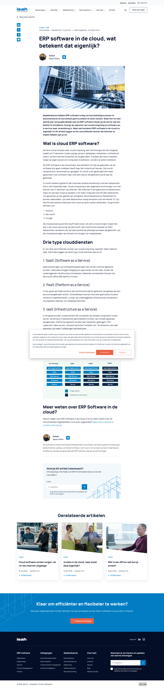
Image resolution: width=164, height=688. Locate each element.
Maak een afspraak (83, 621)
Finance (20, 671)
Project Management (25, 668)
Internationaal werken (48, 658)
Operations (21, 658)
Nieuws (90, 665)
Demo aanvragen (138, 10)
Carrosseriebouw (70, 661)
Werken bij (123, 3)
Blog (88, 668)
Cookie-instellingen (86, 352)
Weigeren (122, 352)
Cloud (41, 28)
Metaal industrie (70, 668)
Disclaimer (33, 684)
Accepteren (104, 352)
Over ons (90, 658)
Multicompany (45, 661)
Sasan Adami (54, 58)
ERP (47, 28)
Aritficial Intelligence (47, 668)
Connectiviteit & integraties (50, 665)
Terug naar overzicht (27, 17)
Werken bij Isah (92, 671)
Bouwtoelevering (70, 671)
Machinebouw (69, 658)
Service (19, 665)
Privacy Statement (45, 684)
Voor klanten (132, 3)
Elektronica (68, 665)
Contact (112, 10)
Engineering (21, 661)
